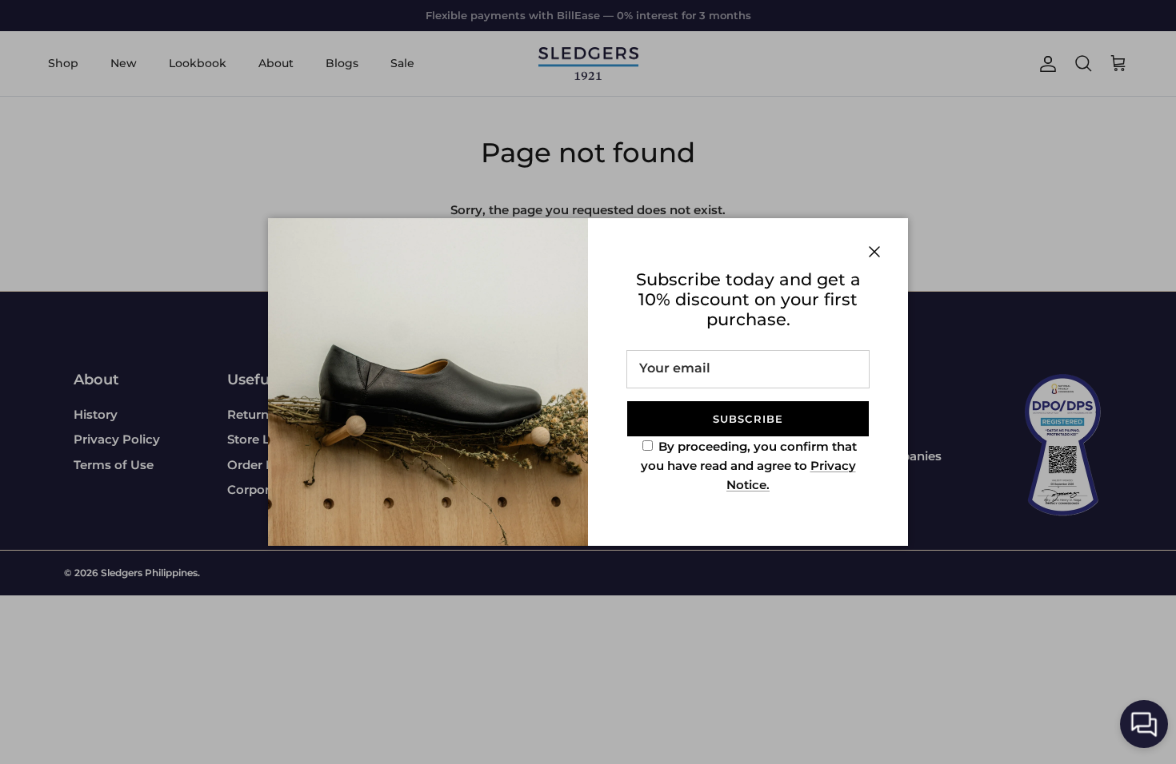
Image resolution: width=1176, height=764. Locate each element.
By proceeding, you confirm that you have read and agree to (749, 465)
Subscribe (747, 418)
